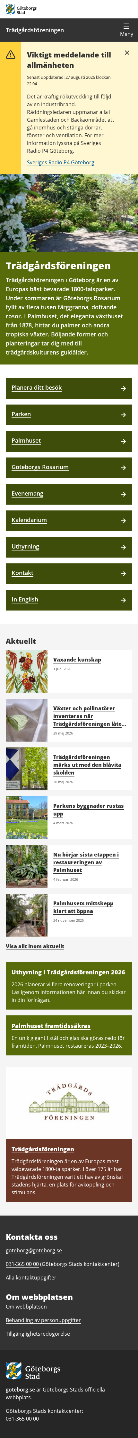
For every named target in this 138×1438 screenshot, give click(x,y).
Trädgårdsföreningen (35, 30)
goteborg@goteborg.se (34, 1250)
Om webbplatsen (26, 1306)
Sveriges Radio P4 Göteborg (60, 162)
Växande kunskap (77, 659)
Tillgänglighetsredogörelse (38, 1333)
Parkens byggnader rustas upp (88, 809)
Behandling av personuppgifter (43, 1320)
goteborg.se (20, 1389)
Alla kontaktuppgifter (31, 1277)
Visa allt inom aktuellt (35, 946)
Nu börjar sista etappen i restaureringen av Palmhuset (86, 862)
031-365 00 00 (22, 1418)
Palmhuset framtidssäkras (51, 1026)
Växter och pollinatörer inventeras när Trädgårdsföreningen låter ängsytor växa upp (88, 720)
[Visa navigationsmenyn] (126, 30)
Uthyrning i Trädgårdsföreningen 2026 (68, 972)
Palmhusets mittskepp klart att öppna (83, 907)
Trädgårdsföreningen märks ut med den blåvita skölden (87, 765)
